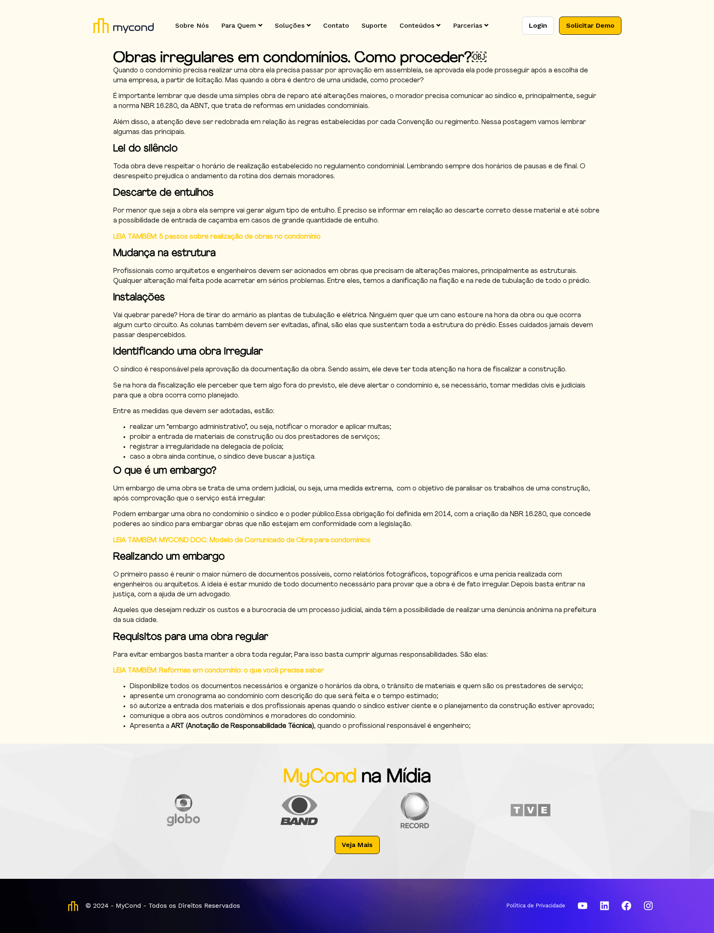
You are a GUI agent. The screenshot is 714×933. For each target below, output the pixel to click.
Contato (336, 25)
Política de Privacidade (535, 905)
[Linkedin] (604, 906)
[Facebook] (626, 906)
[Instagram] (648, 906)
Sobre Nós (192, 25)
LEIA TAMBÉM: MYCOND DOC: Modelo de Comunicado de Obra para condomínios (242, 540)
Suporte (374, 25)
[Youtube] (583, 906)
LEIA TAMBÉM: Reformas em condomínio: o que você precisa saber (218, 670)
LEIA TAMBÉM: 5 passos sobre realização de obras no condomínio (217, 237)
